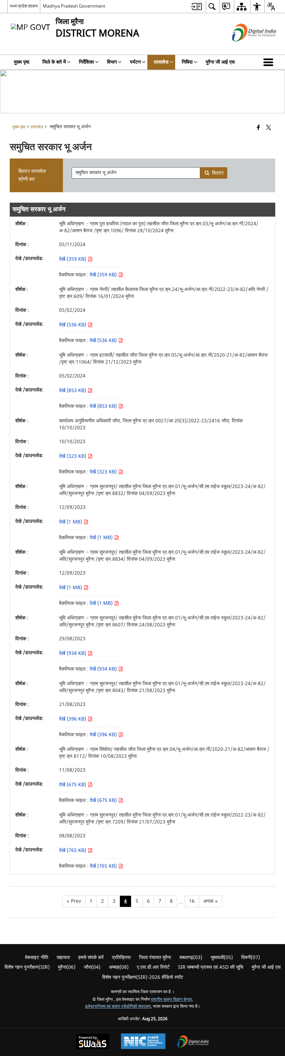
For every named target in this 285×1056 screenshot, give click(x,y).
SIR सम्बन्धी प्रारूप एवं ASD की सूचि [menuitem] (210, 967)
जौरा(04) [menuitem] (92, 967)
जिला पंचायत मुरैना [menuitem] (155, 957)
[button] (269, 62)
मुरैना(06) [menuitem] (66, 967)
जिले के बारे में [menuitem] (54, 62)
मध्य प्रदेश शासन (24, 6)
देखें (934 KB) (73, 653)
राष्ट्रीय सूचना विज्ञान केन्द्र (171, 999)
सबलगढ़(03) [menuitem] (190, 957)
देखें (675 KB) (73, 784)
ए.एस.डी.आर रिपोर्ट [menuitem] (153, 967)
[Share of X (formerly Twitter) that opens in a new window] (268, 128)
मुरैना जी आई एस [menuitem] (220, 62)
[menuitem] (196, 6)
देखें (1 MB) (71, 522)
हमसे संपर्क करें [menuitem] (91, 957)
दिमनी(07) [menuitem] (250, 957)
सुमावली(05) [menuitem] (222, 957)
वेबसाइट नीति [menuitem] (36, 957)
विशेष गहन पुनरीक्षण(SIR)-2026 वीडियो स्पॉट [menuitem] (142, 977)
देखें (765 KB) (73, 850)
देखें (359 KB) (73, 259)
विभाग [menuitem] (112, 62)
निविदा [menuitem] (187, 62)
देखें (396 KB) (73, 719)
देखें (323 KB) (73, 456)
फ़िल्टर (217, 173)
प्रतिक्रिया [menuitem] (121, 957)
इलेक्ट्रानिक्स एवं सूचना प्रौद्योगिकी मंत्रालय (118, 1006)
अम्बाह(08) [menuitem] (119, 967)
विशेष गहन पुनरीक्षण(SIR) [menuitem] (27, 967)
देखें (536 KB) (73, 324)
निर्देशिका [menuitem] (86, 62)
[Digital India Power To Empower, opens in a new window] (193, 1042)
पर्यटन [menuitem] (135, 62)
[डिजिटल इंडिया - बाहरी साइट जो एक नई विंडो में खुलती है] (245, 47)
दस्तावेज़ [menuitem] (161, 62)
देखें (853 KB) (73, 390)
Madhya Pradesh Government (74, 6)
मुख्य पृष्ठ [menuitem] (21, 62)
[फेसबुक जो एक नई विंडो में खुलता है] (258, 128)
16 (192, 901)
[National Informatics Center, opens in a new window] (143, 1042)
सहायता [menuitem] (63, 957)
